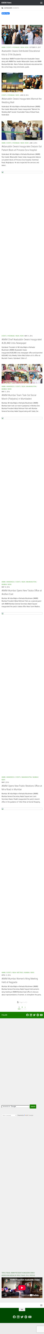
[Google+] (37, 1015)
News (27, 47)
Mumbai (4, 389)
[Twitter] (34, 1015)
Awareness (11, 386)
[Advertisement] (22, 1044)
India (22, 47)
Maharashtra (31, 386)
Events (9, 47)
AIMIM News (6, 2)
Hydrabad (15, 47)
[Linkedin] (31, 1015)
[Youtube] (41, 1015)
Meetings (20, 972)
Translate (30, 1115)
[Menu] (41, 2)
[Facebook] (27, 1015)
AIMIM (3, 47)
